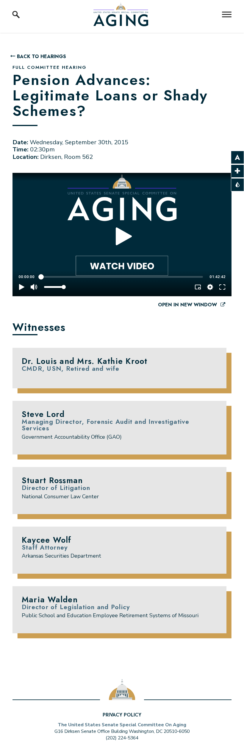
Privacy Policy (122, 714)
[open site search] (16, 15)
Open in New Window (188, 304)
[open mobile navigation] (227, 14)
